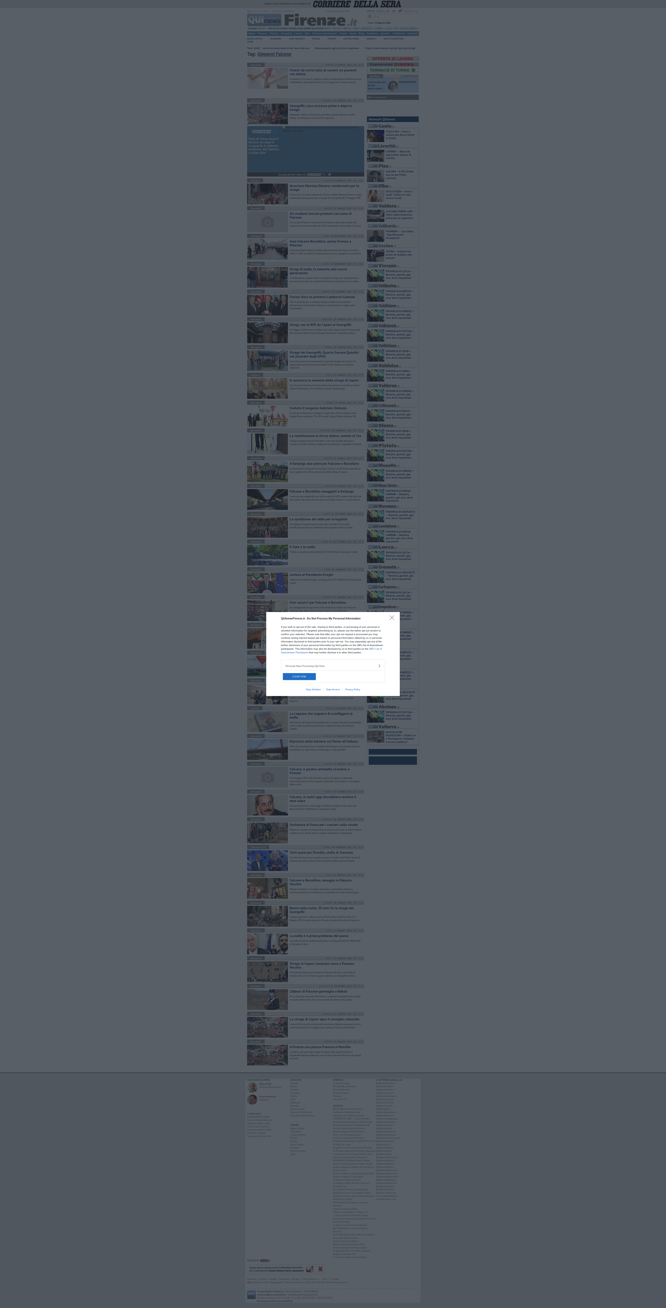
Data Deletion (313, 689)
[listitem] (333, 666)
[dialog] (333, 654)
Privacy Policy (352, 689)
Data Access (333, 689)
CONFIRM (299, 676)
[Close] (393, 618)
